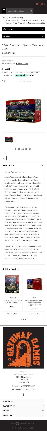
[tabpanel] (12, 295)
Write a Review (22, 64)
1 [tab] (21, 319)
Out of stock (12, 313)
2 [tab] (23, 319)
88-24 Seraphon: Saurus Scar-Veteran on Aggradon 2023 (34, 302)
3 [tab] (25, 319)
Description (8, 165)
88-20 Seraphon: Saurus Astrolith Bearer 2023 (12, 301)
